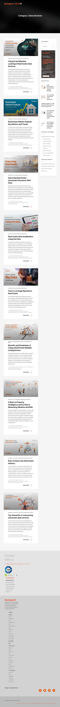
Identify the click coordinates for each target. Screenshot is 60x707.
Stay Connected (11, 688)
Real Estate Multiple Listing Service (15, 369)
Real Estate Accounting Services (48, 166)
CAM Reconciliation (47, 150)
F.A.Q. (30, 703)
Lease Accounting (46, 143)
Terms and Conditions (37, 703)
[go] (53, 46)
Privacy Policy (24, 703)
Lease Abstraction (46, 138)
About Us (11, 672)
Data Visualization (46, 155)
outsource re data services (13, 87)
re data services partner (23, 87)
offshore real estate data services (15, 86)
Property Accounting (47, 146)
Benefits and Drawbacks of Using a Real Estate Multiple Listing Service (20, 347)
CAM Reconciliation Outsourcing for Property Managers (50, 87)
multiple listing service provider (14, 368)
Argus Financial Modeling (48, 153)
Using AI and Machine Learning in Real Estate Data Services (20, 63)
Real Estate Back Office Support (47, 136)
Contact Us (11, 681)
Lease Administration (47, 141)
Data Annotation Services (46, 168)
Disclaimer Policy (51, 703)
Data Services (26, 58)
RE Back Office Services (11, 649)
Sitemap (45, 703)
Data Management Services (12, 666)
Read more (26, 91)
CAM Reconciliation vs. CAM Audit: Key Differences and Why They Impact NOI (47, 105)
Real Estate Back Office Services (48, 164)
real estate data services (12, 88)
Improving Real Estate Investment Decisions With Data (19, 180)
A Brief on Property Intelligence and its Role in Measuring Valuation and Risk (20, 404)
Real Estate (28, 399)
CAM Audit (45, 148)
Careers (18, 703)
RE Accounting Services (11, 655)
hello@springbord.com (17, 563)
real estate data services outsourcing (25, 88)
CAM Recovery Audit (11, 629)
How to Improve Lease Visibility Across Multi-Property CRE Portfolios (50, 125)
